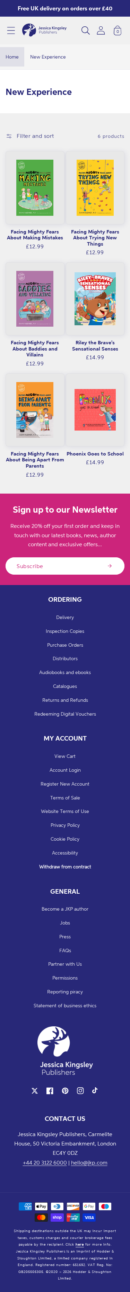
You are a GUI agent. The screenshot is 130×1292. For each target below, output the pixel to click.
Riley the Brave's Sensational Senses (95, 345)
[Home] (44, 30)
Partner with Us (65, 964)
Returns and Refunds (65, 700)
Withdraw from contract (65, 866)
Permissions (65, 978)
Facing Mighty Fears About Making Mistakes (35, 235)
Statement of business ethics (65, 1005)
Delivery (65, 617)
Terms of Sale (65, 797)
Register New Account (65, 784)
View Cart (65, 756)
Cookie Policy (65, 839)
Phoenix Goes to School (95, 454)
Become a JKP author (65, 909)
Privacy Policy (65, 825)
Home (12, 57)
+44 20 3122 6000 (45, 1162)
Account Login (65, 770)
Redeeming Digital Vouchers (65, 714)
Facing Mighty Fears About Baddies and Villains (35, 348)
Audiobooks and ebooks (65, 672)
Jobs (65, 923)
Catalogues (65, 686)
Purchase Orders (65, 645)
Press (65, 936)
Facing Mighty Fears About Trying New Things (95, 238)
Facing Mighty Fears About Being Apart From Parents (35, 460)
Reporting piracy (65, 991)
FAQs (65, 950)
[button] (11, 30)
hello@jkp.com (89, 1162)
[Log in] (101, 30)
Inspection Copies (65, 631)
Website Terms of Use (65, 811)
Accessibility (65, 853)
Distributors (65, 658)
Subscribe (30, 566)
